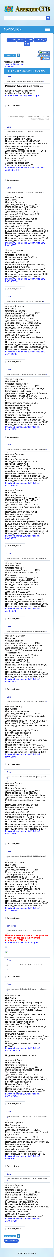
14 (7, 990)
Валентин (18, 64)
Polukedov (9, 67)
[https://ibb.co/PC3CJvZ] (7, 947)
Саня (9, 76)
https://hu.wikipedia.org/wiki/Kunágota (22, 95)
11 (7, 857)
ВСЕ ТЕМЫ (12, 40)
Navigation (13, 29)
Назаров (8, 64)
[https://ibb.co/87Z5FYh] (7, 952)
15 (7, 1118)
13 (7, 966)
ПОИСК (29, 40)
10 (7, 778)
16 (7, 1180)
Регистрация (40, 40)
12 (43, 930)
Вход (27, 44)
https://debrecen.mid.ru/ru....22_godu (22, 942)
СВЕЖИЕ (21, 40)
